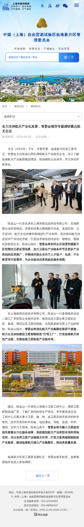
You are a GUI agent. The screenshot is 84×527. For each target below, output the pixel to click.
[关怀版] (50, 5)
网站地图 (42, 514)
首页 (4, 106)
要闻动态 (19, 106)
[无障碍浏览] (42, 5)
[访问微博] (57, 5)
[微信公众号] (65, 6)
